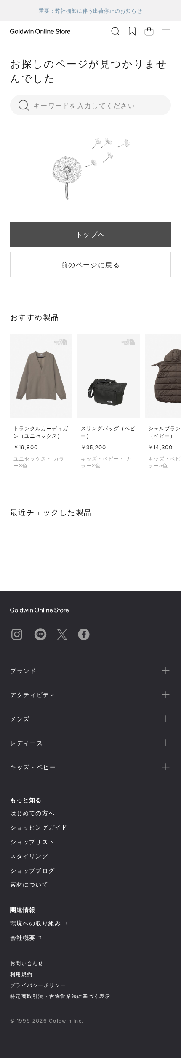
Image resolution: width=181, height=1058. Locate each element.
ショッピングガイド (38, 827)
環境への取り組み (35, 923)
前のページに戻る (90, 264)
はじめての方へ (32, 813)
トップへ (90, 234)
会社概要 (22, 937)
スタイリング (29, 856)
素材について (29, 884)
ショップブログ (32, 870)
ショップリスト (32, 842)
